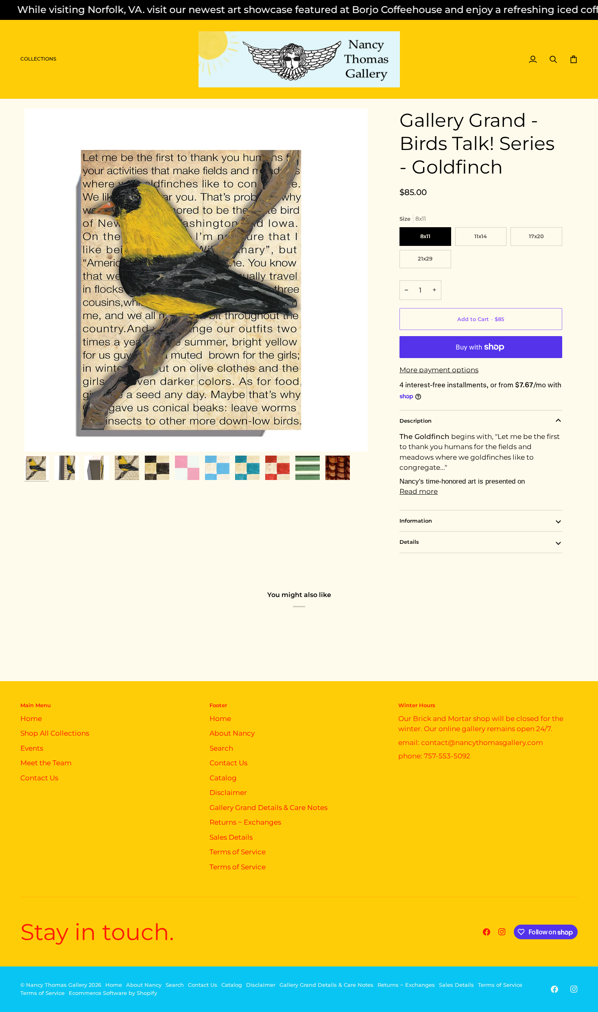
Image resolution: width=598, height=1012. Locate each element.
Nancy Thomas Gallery (56, 985)
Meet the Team (46, 763)
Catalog (223, 778)
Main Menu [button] (35, 705)
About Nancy (232, 733)
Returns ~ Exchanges (245, 822)
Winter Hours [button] (416, 705)
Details (409, 542)
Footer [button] (218, 705)
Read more (418, 491)
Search (221, 748)
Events (31, 748)
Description (415, 420)
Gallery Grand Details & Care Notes (268, 808)
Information (415, 520)
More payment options (438, 370)
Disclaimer (228, 792)
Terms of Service (238, 852)
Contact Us (39, 778)
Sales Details (231, 837)
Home (31, 718)
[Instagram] (502, 932)
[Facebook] (486, 932)
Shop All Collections (54, 733)
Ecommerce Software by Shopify (113, 993)
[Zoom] (196, 280)
